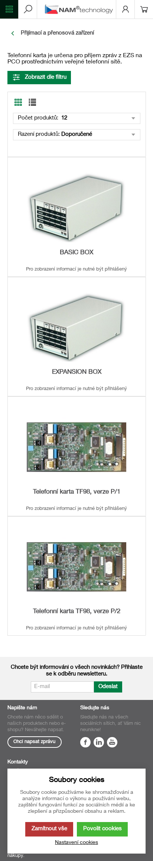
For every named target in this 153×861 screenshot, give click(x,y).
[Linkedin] (99, 743)
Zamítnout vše (49, 829)
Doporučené (76, 134)
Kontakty (17, 762)
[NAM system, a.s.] (80, 9)
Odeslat (108, 687)
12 (63, 118)
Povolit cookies (102, 829)
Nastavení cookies (76, 842)
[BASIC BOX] (76, 207)
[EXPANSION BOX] (76, 327)
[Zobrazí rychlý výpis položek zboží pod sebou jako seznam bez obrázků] (32, 102)
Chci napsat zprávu (34, 742)
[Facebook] (85, 743)
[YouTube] (112, 743)
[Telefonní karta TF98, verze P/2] (76, 567)
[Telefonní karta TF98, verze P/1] (76, 447)
